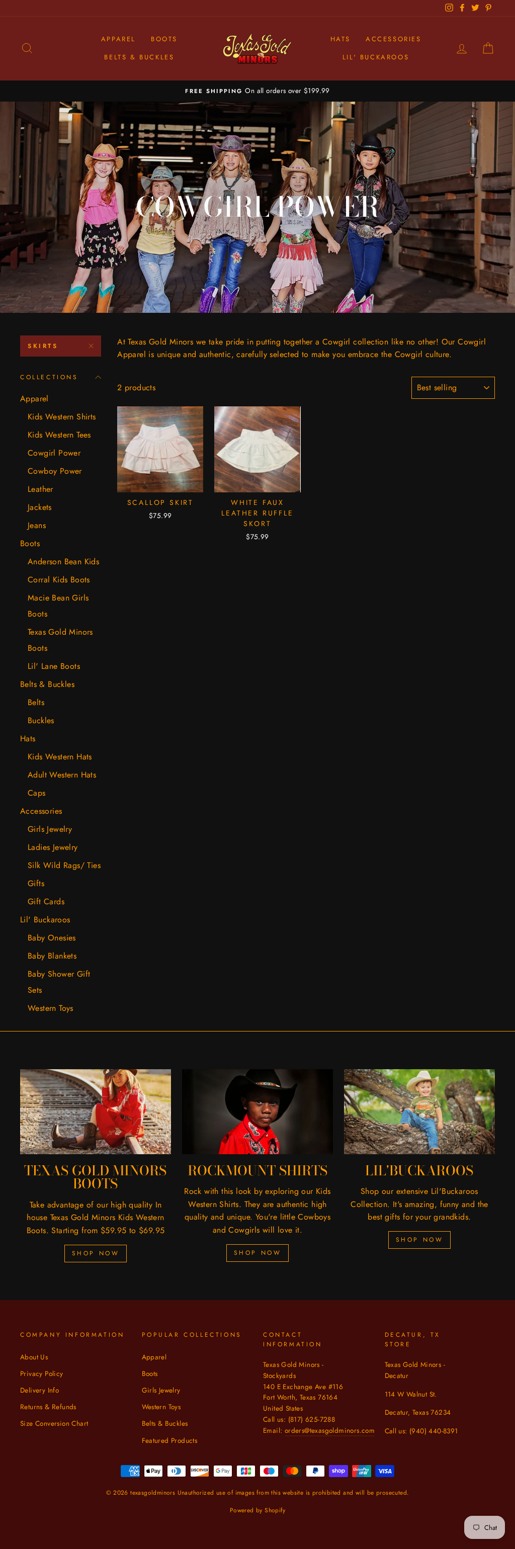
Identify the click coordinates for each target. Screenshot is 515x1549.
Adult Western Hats (62, 775)
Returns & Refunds (48, 1407)
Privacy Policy (41, 1373)
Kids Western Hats (60, 756)
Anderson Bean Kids (63, 561)
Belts (36, 702)
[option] (257, 91)
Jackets (40, 507)
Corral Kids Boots (59, 579)
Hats (340, 39)
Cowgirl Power (54, 453)
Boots (164, 39)
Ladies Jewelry (53, 847)
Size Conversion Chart (54, 1423)
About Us (34, 1357)
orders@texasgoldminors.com (330, 1430)
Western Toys (50, 1008)
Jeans (37, 525)
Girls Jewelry (50, 829)
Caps (37, 793)
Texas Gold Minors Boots (60, 640)
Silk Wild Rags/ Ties (64, 865)
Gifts (36, 883)
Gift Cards (46, 901)
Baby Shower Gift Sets (59, 982)
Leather (40, 489)
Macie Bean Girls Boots (58, 606)
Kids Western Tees (59, 435)
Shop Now (96, 1253)
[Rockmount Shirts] (257, 1111)
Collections (49, 377)
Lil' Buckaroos (375, 57)
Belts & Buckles (139, 57)
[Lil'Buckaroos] (419, 1111)
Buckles (41, 720)
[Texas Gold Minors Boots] (95, 1111)
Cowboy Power (55, 471)
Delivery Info (39, 1390)
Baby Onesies (52, 937)
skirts (43, 346)
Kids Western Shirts (62, 416)
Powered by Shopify (257, 1510)
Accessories (393, 39)
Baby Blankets (52, 956)
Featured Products (170, 1440)
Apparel (118, 39)
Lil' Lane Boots (54, 666)
